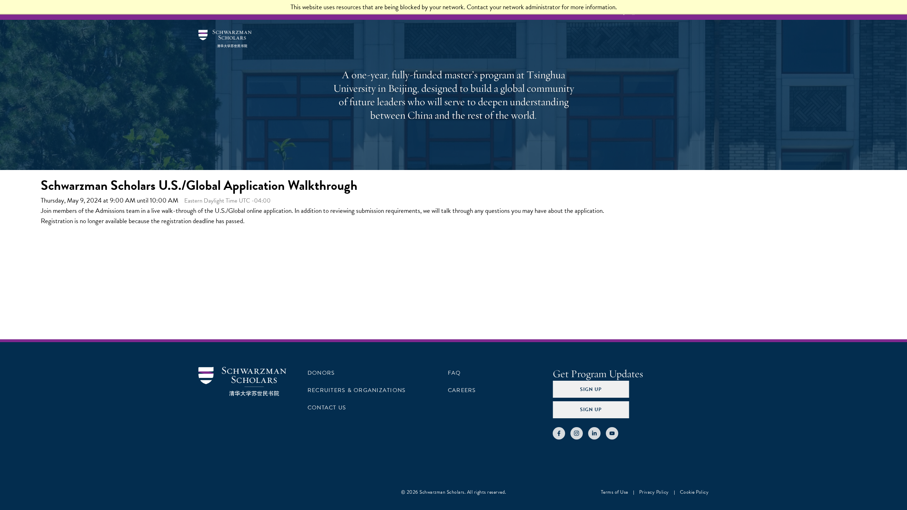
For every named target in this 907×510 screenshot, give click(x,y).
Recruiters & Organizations (357, 390)
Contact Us (327, 407)
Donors (321, 373)
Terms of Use (614, 492)
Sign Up (591, 389)
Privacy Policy (654, 492)
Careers (462, 390)
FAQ (454, 373)
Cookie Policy (694, 492)
